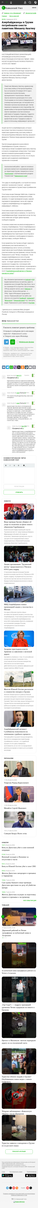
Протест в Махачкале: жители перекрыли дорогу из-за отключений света (19, 1041)
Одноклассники (19, 300)
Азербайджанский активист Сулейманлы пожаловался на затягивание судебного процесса (17, 731)
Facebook (22, 298)
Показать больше (19, 1151)
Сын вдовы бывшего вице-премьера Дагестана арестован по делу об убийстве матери (19, 885)
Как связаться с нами (16, 1172)
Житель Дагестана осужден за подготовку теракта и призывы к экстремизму (19, 895)
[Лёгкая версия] (11, 2)
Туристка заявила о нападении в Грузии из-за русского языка (18, 1144)
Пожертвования (31, 1172)
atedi (18, 393)
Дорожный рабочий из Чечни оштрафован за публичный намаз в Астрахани (16, 933)
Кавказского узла (21, 176)
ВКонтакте (8, 300)
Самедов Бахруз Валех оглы (15, 833)
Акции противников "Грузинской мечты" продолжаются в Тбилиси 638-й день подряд (17, 567)
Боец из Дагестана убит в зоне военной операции (18, 848)
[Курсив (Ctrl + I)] (10, 465)
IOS (33, 279)
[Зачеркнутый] (18, 465)
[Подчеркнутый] (14, 465)
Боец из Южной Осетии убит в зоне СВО (19, 866)
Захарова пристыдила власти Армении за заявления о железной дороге (18, 651)
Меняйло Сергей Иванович (15, 808)
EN (6, 2)
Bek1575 (19, 375)
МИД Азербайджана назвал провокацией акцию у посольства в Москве (18, 607)
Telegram (28, 289)
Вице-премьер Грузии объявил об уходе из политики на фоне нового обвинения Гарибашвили (18, 524)
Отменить (19, 492)
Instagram (30, 298)
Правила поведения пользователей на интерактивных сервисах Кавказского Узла (19, 1194)
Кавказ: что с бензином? (12, 13)
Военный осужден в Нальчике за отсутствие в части (15, 858)
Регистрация (19, 486)
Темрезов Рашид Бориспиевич (16, 782)
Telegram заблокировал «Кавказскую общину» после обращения (17, 1112)
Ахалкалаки (9, 173)
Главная (4, 16)
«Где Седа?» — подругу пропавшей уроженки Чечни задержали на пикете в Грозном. (18, 1007)
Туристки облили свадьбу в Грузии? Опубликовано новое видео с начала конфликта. (17, 1079)
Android (27, 279)
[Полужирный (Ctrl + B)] (6, 465)
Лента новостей (14, 16)
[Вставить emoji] (24, 465)
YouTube (31, 303)
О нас (3, 1172)
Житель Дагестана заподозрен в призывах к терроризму (19, 874)
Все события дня (29, 900)
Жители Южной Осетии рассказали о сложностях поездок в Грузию (18, 690)
